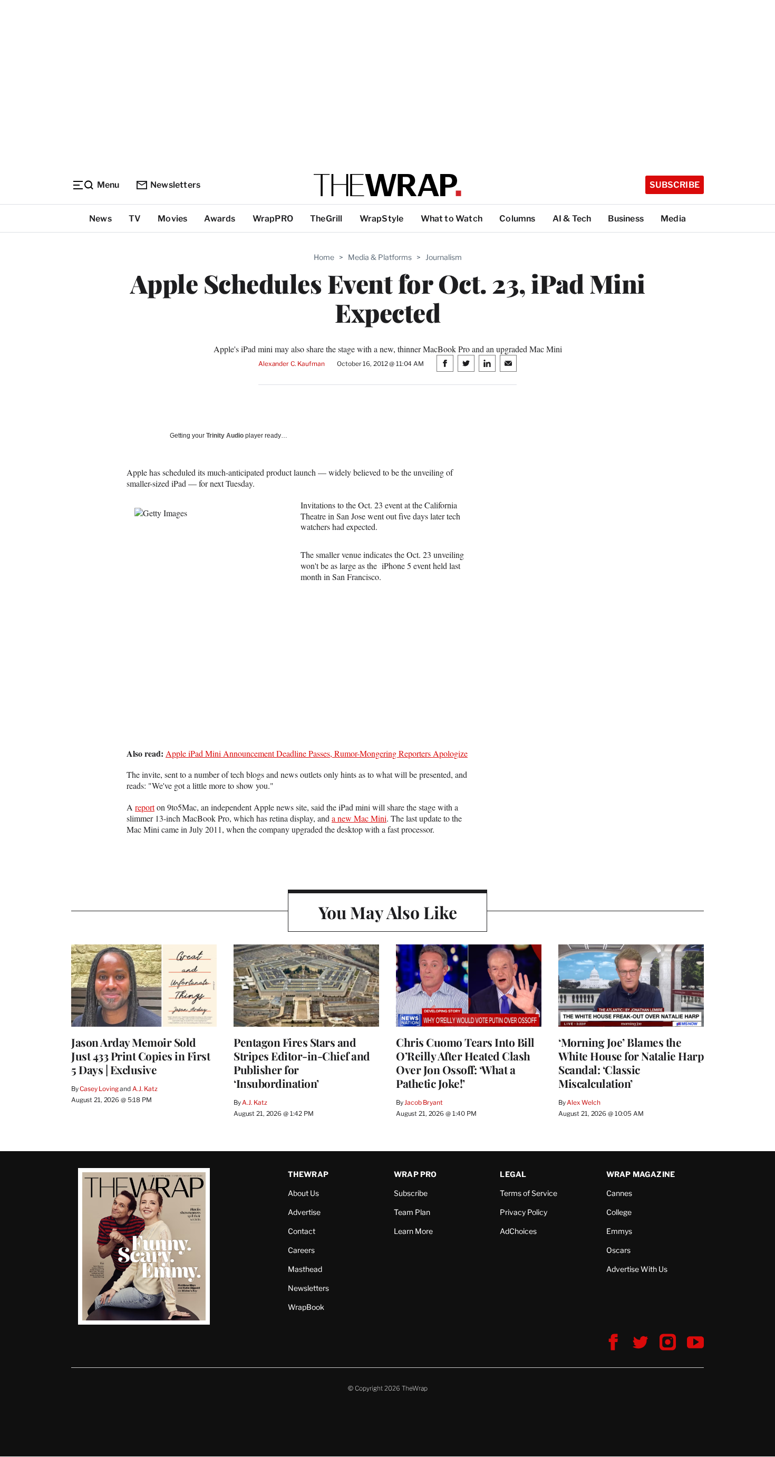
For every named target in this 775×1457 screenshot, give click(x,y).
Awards (219, 219)
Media (673, 219)
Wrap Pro (415, 1174)
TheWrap (308, 1174)
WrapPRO (273, 219)
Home (324, 257)
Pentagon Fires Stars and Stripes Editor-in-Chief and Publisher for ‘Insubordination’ (302, 1062)
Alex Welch (583, 1102)
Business (626, 219)
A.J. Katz (145, 1089)
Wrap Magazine (640, 1174)
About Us (303, 1193)
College (619, 1212)
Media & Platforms (380, 257)
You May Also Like (387, 912)
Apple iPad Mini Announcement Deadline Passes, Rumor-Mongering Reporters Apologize (317, 753)
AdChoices (518, 1231)
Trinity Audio (225, 435)
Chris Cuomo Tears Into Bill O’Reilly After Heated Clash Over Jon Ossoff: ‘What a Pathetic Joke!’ (465, 1062)
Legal (513, 1174)
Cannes (619, 1193)
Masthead (305, 1269)
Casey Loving (99, 1089)
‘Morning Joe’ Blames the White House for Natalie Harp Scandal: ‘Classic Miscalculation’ (631, 1062)
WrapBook (306, 1306)
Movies (172, 219)
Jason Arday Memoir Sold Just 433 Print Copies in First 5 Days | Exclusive (140, 1055)
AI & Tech (572, 219)
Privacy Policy (523, 1212)
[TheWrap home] (387, 185)
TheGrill (326, 219)
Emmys (619, 1231)
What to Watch (452, 219)
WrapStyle (382, 219)
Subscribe (675, 185)
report (144, 807)
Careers (301, 1250)
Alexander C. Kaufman (291, 364)
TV (135, 219)
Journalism (443, 257)
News (100, 219)
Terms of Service (528, 1193)
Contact (301, 1231)
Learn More (413, 1231)
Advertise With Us (636, 1269)
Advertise (304, 1212)
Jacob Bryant (423, 1102)
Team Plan (412, 1212)
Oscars (618, 1250)
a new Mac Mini (359, 818)
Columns (517, 219)
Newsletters (175, 185)
